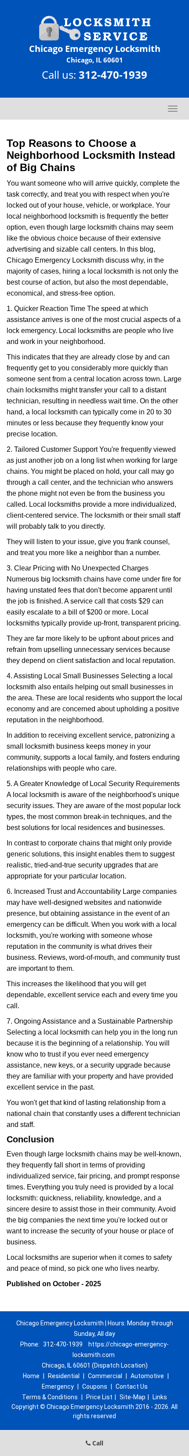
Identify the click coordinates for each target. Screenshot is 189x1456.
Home (31, 1375)
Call (97, 1443)
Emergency (58, 1386)
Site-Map (132, 1397)
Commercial (105, 1375)
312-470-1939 (113, 74)
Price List (99, 1397)
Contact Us (132, 1386)
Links (160, 1397)
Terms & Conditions (50, 1397)
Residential (64, 1375)
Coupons (94, 1386)
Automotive (147, 1375)
